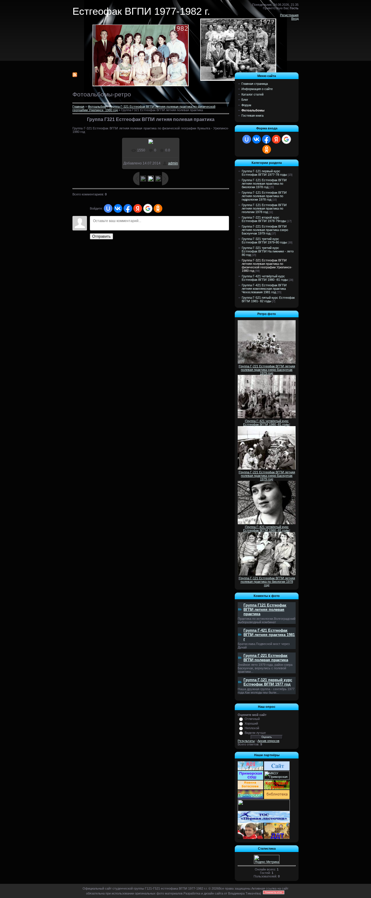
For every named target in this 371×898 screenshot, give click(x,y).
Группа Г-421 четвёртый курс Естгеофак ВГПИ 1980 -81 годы (265, 277)
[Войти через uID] (108, 208)
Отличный (252, 719)
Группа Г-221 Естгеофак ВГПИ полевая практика (265, 657)
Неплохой (252, 728)
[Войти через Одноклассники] (158, 208)
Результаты (246, 741)
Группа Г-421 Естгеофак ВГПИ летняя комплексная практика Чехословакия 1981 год (264, 288)
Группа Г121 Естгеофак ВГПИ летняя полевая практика (264, 609)
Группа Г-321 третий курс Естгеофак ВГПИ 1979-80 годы (264, 240)
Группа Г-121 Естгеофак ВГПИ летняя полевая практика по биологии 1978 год (264, 183)
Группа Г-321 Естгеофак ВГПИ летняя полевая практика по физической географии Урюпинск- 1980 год (267, 265)
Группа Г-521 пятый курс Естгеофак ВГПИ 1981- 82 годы (268, 299)
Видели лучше (255, 732)
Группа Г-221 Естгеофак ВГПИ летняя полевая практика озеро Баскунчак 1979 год (265, 230)
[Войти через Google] (147, 208)
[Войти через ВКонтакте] (118, 208)
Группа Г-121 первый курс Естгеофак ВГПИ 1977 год (267, 682)
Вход (295, 18)
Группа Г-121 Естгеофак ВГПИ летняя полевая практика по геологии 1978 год (264, 208)
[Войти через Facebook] (127, 208)
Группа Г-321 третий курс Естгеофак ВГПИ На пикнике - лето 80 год (268, 251)
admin (173, 163)
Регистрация (289, 15)
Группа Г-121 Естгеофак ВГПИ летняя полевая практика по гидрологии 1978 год (264, 196)
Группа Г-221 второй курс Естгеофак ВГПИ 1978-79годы (264, 219)
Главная (78, 106)
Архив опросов (268, 741)
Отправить (101, 236)
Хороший (251, 723)
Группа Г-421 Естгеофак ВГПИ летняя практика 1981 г (269, 634)
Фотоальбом (97, 106)
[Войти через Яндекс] (137, 208)
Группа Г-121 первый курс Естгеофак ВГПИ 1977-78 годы (264, 172)
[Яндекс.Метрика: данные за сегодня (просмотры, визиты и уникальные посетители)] (266, 859)
